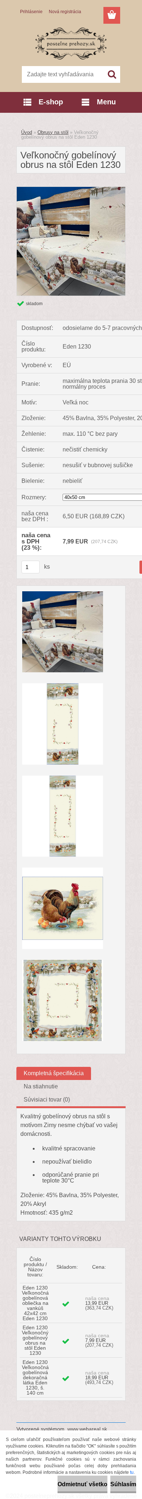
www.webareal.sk (87, 1429)
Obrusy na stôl (53, 132)
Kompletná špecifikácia (54, 1073)
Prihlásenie (31, 11)
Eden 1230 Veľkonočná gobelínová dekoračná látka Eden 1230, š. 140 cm (35, 1377)
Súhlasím (123, 1484)
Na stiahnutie (41, 1086)
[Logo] (71, 42)
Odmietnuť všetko (82, 1484)
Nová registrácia (65, 11)
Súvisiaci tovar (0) (47, 1099)
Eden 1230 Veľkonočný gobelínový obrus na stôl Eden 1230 (35, 1340)
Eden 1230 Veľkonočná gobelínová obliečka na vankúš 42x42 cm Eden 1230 (35, 1303)
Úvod (26, 132)
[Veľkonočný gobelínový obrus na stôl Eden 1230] (71, 190)
